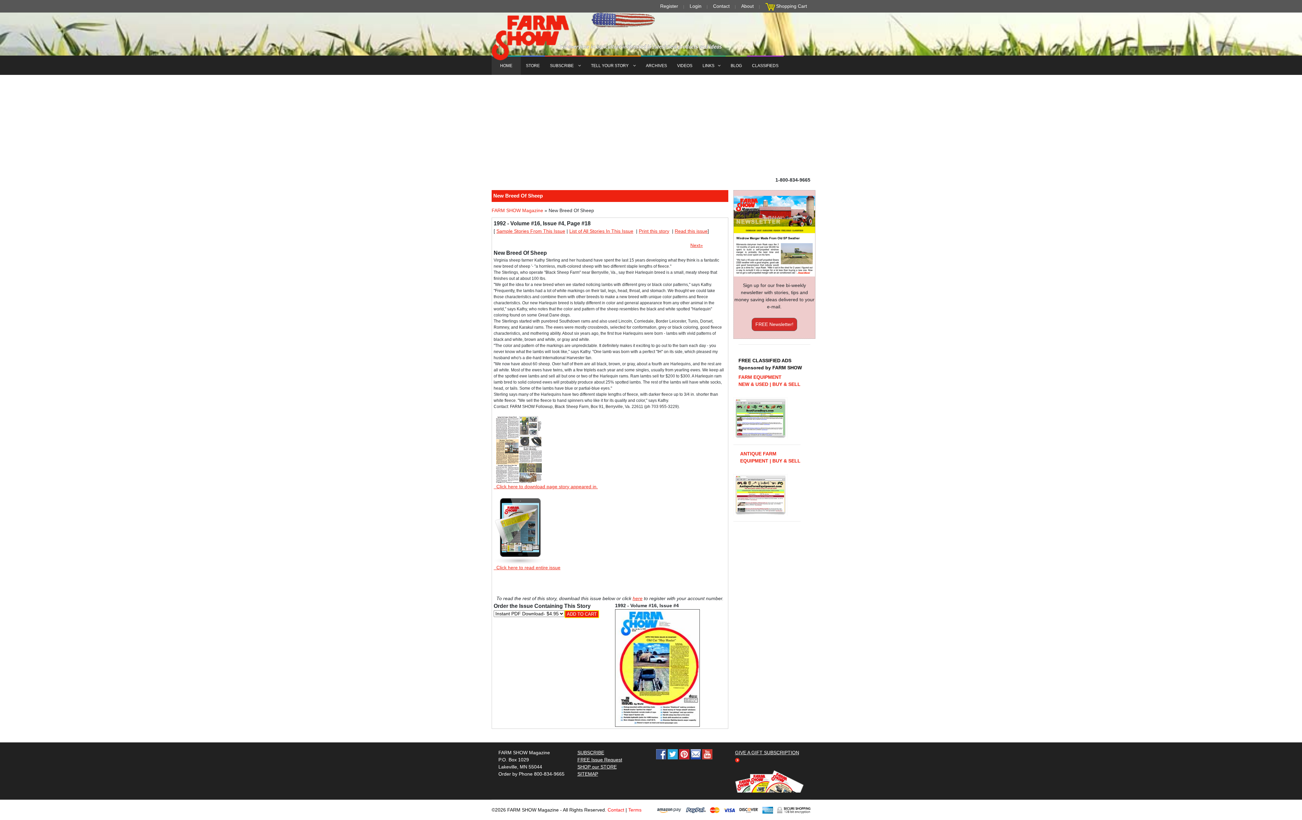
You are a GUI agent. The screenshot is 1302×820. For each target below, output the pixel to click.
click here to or (649, 426)
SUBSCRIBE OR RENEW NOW (651, 411)
